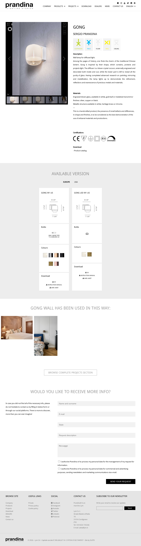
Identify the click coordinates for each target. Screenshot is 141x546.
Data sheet (54, 287)
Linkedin (55, 514)
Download (86, 6)
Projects (72, 6)
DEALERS (98, 6)
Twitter (55, 511)
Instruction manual (54, 285)
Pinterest (55, 517)
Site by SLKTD (90, 540)
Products (58, 6)
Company (47, 6)
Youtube (55, 508)
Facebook (56, 503)
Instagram (56, 506)
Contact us (118, 6)
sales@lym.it (83, 528)
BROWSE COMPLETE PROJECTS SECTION (70, 372)
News (107, 6)
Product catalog (80, 151)
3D (55, 282)
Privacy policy (33, 506)
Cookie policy (33, 508)
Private (30, 503)
